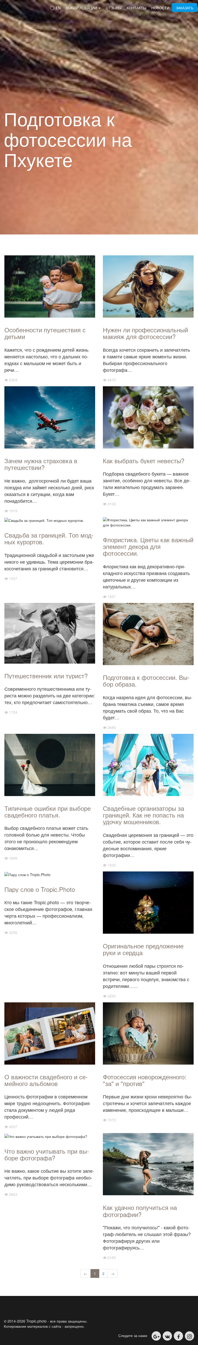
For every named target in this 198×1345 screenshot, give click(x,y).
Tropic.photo (19, 7)
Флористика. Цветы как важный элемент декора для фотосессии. (148, 546)
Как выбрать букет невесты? (143, 460)
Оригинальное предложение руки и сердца (143, 949)
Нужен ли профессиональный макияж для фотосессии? (145, 333)
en (58, 7)
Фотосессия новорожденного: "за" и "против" (144, 1080)
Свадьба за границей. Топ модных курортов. (49, 538)
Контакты (136, 7)
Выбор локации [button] (82, 7)
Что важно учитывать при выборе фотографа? (46, 1154)
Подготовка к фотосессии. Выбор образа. (146, 680)
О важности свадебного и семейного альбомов (46, 1080)
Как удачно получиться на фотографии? (140, 1210)
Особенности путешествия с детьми (45, 333)
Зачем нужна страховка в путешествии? (40, 464)
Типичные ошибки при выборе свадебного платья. (47, 811)
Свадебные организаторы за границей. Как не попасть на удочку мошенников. (143, 815)
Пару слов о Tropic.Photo (39, 889)
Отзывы (113, 7)
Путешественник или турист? (46, 675)
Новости (160, 7)
